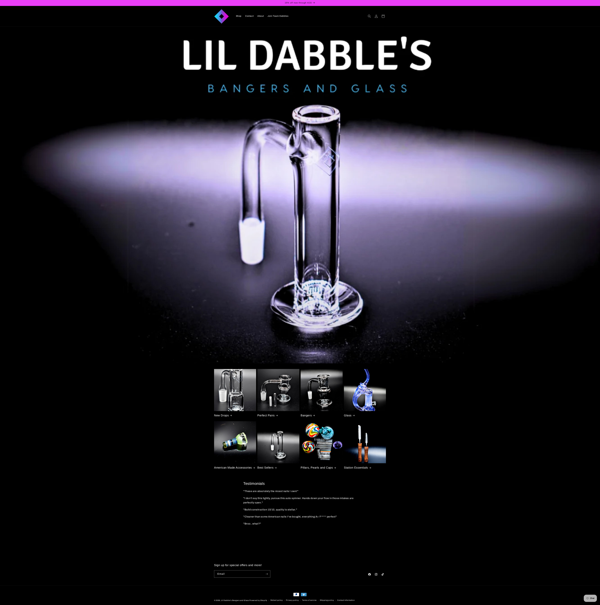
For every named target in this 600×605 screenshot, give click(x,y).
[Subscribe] (266, 574)
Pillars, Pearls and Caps (317, 467)
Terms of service (309, 600)
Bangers (306, 415)
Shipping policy (327, 600)
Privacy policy (292, 600)
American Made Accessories (233, 467)
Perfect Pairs (266, 415)
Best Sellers (265, 467)
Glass (348, 415)
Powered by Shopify (258, 600)
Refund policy (276, 600)
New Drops (221, 415)
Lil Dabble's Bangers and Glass (235, 600)
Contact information (346, 600)
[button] (369, 16)
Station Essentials (356, 467)
